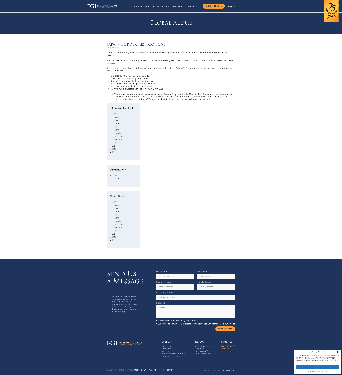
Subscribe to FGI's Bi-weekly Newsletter (177, 321)
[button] (338, 352)
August (117, 117)
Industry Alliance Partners (174, 354)
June (116, 124)
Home (136, 7)
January (118, 140)
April (116, 130)
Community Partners (172, 356)
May (116, 127)
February (118, 136)
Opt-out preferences (312, 371)
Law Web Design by (213, 370)
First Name (161, 272)
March (117, 133)
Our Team (166, 7)
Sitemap (138, 370)
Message (160, 303)
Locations (166, 349)
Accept (317, 367)
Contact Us (190, 7)
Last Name (202, 272)
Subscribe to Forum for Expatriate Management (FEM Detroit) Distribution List (196, 324)
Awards (165, 351)
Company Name (164, 293)
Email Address (204, 282)
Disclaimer (168, 370)
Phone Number (163, 282)
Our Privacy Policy (323, 371)
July (116, 120)
